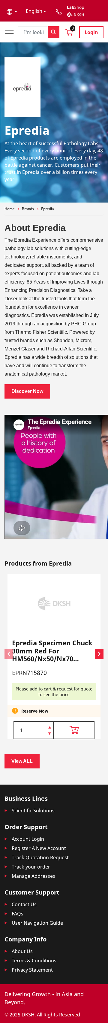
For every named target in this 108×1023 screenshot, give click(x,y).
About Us (22, 951)
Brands (28, 208)
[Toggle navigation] (11, 31)
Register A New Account (39, 848)
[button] (12, 11)
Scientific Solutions (33, 810)
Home (9, 208)
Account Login (28, 839)
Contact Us (24, 904)
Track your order (31, 866)
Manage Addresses (33, 876)
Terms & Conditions (34, 960)
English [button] (34, 11)
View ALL (22, 761)
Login (91, 32)
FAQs (17, 913)
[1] (49, 734)
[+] (49, 727)
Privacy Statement (32, 970)
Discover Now (27, 391)
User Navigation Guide (37, 923)
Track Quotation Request (40, 857)
